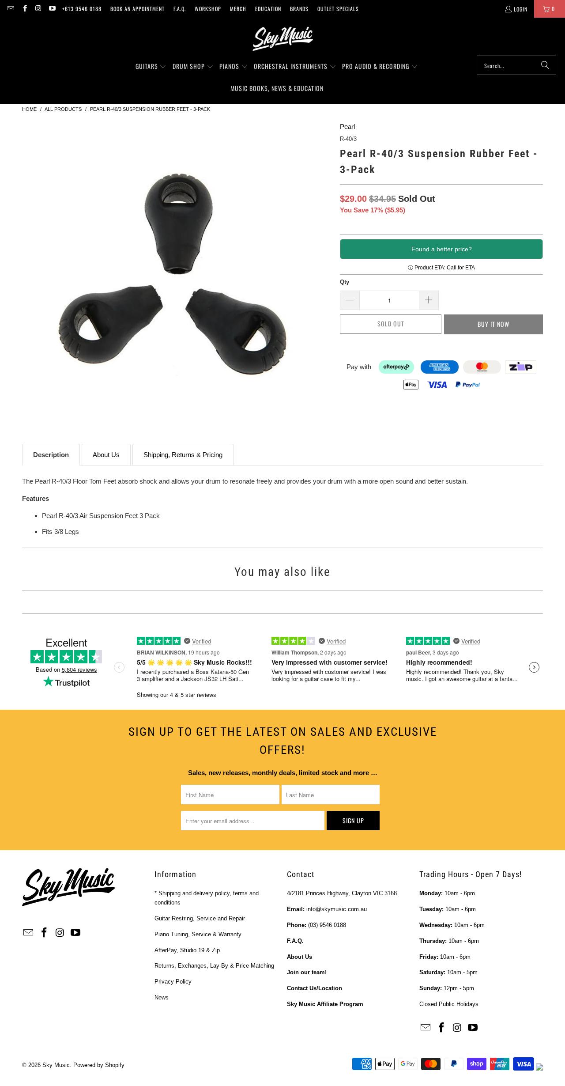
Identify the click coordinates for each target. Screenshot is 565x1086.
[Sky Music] (282, 39)
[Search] (545, 65)
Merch (238, 8)
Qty (344, 282)
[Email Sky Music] (10, 8)
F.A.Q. (179, 8)
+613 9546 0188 (82, 8)
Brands (299, 8)
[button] (151, 67)
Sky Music (56, 1065)
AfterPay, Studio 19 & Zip (187, 950)
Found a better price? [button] (441, 249)
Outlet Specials (338, 8)
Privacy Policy (173, 981)
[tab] (51, 454)
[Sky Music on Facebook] (24, 8)
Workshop (208, 8)
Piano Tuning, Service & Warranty (197, 934)
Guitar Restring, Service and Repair (199, 918)
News (161, 997)
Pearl (347, 126)
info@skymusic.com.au (336, 909)
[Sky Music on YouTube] (52, 8)
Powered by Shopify (98, 1065)
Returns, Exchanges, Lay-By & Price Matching (214, 965)
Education (268, 8)
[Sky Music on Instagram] (38, 8)
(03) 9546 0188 (327, 925)
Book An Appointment (137, 8)
